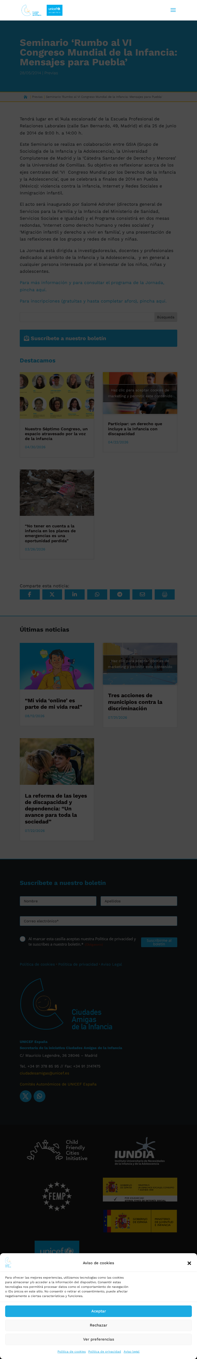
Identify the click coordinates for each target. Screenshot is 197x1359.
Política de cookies (71, 1351)
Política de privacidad (104, 1351)
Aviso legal (132, 1351)
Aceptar (98, 1311)
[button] (189, 1263)
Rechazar (98, 1325)
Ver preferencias (98, 1339)
